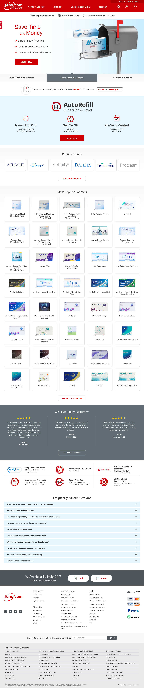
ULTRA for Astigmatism (114, 678)
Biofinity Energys (112, 666)
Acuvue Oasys (43, 654)
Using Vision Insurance (97, 610)
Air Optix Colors (111, 660)
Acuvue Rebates (66, 610)
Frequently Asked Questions (72, 498)
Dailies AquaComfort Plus (47, 672)
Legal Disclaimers (133, 685)
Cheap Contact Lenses (68, 607)
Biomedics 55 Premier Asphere (83, 669)
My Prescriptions (38, 601)
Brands (57, 7)
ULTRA (74, 678)
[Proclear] (128, 165)
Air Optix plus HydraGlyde (81, 663)
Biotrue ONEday (111, 669)
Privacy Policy (122, 685)
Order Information (96, 598)
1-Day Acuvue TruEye (113, 651)
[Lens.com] (13, 6)
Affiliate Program (38, 617)
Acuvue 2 (8, 654)
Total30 (41, 678)
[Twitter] (15, 611)
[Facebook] (10, 611)
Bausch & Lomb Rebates (69, 616)
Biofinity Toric (43, 669)
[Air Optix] (38, 165)
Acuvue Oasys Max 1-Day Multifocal (84, 657)
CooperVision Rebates (68, 620)
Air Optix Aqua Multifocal (80, 660)
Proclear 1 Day (10, 678)
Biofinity (75, 666)
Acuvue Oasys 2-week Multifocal (16, 657)
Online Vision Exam (80, 7)
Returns (92, 613)
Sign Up (112, 638)
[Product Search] (118, 7)
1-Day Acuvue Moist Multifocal (82, 651)
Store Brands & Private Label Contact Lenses (74, 627)
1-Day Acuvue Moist (12, 651)
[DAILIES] (83, 165)
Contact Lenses (36, 7)
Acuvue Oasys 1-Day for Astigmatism (85, 654)
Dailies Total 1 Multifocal (114, 672)
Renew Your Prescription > (109, 89)
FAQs (91, 623)
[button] (72, 78)
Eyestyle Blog (37, 614)
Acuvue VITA (110, 657)
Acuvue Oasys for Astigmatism (49, 657)
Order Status (37, 594)
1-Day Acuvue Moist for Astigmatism (51, 651)
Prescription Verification (98, 601)
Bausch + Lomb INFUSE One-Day (50, 666)
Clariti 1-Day (9, 672)
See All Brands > (72, 178)
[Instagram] (5, 611)
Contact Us (36, 620)
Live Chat (111, 15)
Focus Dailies (9, 675)
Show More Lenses (72, 398)
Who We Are (37, 610)
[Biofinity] (60, 165)
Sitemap (35, 623)
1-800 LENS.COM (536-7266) (43, 580)
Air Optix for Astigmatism (13, 663)
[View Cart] (135, 7)
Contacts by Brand (67, 598)
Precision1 (76, 675)
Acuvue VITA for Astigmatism (15, 660)
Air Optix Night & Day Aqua (48, 663)
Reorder (102, 7)
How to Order (94, 594)
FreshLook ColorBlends (47, 675)
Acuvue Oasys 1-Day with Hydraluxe (118, 654)
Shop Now (26, 61)
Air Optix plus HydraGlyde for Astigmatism (120, 663)
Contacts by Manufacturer (70, 601)
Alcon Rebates (66, 613)
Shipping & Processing (97, 607)
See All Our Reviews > (72, 453)
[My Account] (127, 7)
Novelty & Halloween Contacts (71, 623)
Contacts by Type (67, 604)
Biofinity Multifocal (11, 669)
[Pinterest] (20, 611)
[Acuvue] (15, 165)
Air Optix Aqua (44, 660)
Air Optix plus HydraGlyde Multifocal (17, 666)
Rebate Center (95, 616)
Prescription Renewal (97, 604)
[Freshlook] (106, 165)
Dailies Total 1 (77, 672)
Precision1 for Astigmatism (115, 675)
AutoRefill (93, 620)
